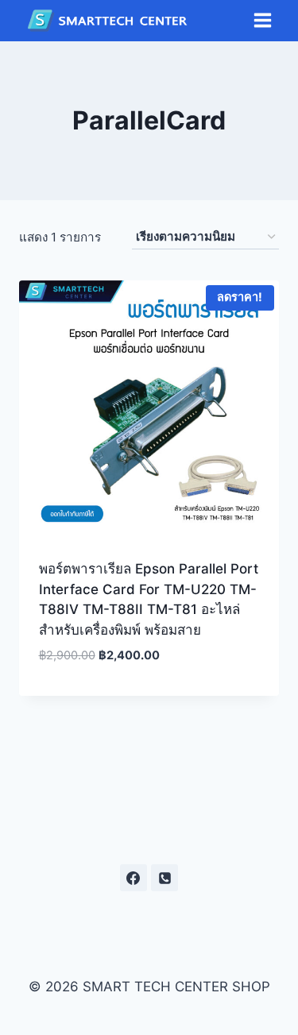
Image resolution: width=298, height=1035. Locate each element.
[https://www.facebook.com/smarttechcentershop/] (133, 877)
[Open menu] (262, 20)
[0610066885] (164, 877)
